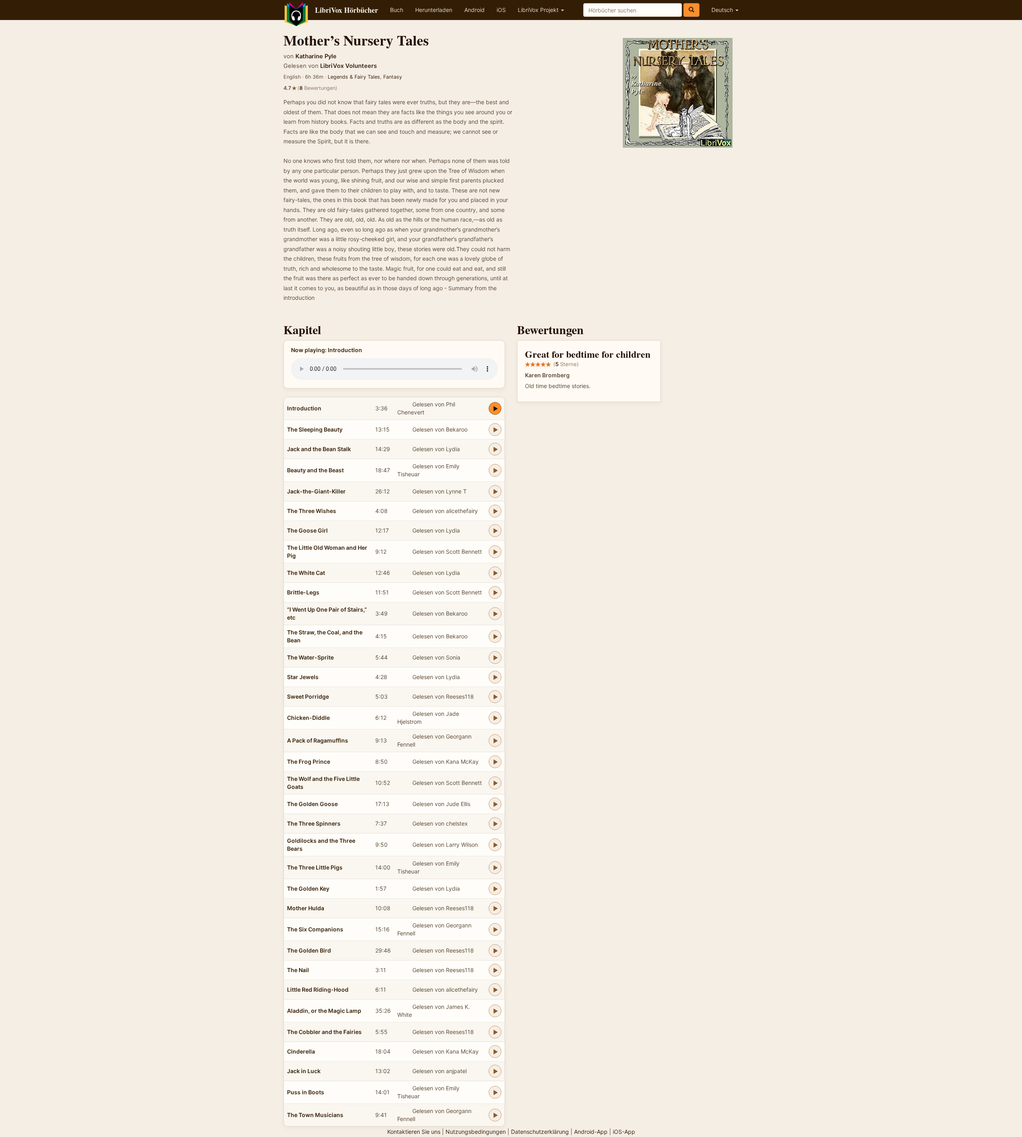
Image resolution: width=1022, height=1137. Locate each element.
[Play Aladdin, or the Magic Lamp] (495, 1010)
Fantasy (392, 77)
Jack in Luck (304, 1071)
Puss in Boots (305, 1092)
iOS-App (624, 1131)
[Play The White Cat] (495, 573)
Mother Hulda (305, 908)
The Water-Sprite (310, 657)
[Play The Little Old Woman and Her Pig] (495, 551)
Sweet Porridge (308, 696)
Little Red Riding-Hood (318, 989)
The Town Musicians (315, 1114)
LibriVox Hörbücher (346, 10)
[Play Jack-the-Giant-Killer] (495, 491)
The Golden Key (308, 888)
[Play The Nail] (495, 970)
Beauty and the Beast (315, 470)
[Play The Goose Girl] (495, 530)
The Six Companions (315, 929)
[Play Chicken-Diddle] (495, 717)
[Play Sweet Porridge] (495, 696)
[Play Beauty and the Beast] (495, 470)
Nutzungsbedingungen (476, 1131)
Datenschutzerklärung (540, 1131)
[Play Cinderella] (495, 1051)
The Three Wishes (311, 510)
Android (474, 9)
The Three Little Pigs (315, 867)
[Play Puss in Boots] (495, 1092)
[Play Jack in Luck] (495, 1071)
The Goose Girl (307, 530)
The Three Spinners (314, 823)
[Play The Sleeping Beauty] (495, 429)
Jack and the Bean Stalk (319, 449)
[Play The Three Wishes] (495, 511)
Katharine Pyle (316, 56)
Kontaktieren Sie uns (413, 1131)
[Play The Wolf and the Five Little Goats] (495, 782)
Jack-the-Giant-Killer (316, 491)
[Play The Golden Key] (495, 888)
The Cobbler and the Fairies (324, 1031)
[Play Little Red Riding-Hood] (495, 989)
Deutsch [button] (723, 9)
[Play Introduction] (495, 408)
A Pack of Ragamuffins (317, 740)
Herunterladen (433, 9)
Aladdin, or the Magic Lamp (324, 1010)
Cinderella (301, 1051)
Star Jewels (303, 676)
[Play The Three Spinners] (495, 823)
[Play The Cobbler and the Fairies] (495, 1032)
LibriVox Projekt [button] (539, 9)
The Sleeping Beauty (315, 429)
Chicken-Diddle (308, 717)
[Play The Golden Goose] (495, 804)
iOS (501, 9)
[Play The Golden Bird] (495, 950)
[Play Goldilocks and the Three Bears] (495, 844)
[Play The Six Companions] (495, 929)
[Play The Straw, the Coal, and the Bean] (495, 636)
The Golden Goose (312, 803)
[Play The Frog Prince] (495, 761)
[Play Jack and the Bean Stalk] (495, 449)
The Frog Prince (308, 761)
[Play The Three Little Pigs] (495, 867)
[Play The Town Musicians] (495, 1115)
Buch (396, 9)
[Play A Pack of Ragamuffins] (495, 740)
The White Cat (306, 572)
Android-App (591, 1131)
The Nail (298, 970)
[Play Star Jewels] (495, 677)
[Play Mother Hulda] (495, 908)
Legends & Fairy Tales (354, 77)
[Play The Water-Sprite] (495, 657)
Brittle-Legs (303, 592)
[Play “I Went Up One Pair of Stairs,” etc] (495, 613)
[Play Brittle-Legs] (495, 592)
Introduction (304, 408)
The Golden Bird (309, 950)
